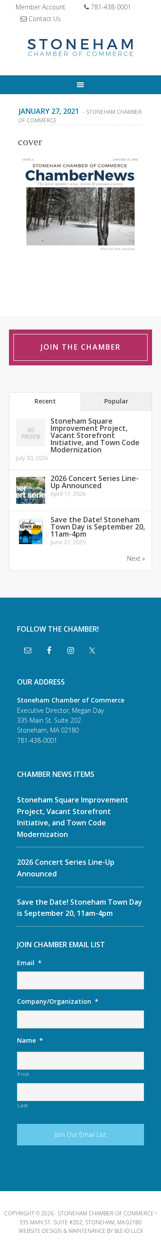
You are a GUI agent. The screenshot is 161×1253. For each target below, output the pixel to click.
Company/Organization (57, 1001)
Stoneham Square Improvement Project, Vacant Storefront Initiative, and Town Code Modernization (95, 435)
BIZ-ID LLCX (128, 1231)
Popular (116, 401)
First (23, 1074)
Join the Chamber (81, 347)
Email (29, 963)
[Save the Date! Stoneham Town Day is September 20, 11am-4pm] (30, 544)
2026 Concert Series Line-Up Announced (95, 481)
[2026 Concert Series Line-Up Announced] (30, 503)
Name (30, 1040)
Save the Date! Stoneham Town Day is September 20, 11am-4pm (98, 527)
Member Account (40, 7)
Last (22, 1105)
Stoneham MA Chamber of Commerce (80, 48)
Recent (45, 401)
